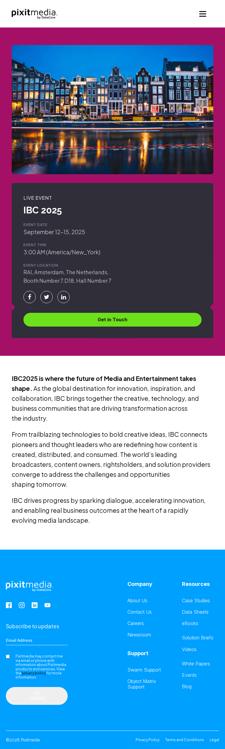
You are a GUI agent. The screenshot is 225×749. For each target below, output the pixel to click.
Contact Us (139, 612)
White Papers (196, 664)
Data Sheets (195, 612)
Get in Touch (112, 319)
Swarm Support (144, 670)
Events (189, 675)
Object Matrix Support (141, 684)
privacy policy (34, 673)
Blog (187, 686)
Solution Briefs (197, 638)
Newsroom (139, 635)
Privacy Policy (147, 740)
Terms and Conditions (184, 740)
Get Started (36, 696)
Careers (135, 623)
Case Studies (196, 600)
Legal (214, 740)
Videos (189, 649)
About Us (137, 600)
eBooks (190, 623)
